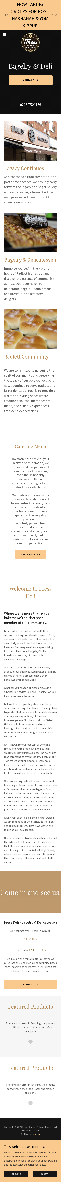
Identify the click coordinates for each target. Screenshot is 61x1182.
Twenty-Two (34, 1134)
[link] (30, 34)
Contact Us (30, 80)
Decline (16, 1174)
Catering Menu (30, 554)
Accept (45, 1174)
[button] (5, 34)
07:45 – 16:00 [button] (36, 950)
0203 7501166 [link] (30, 104)
